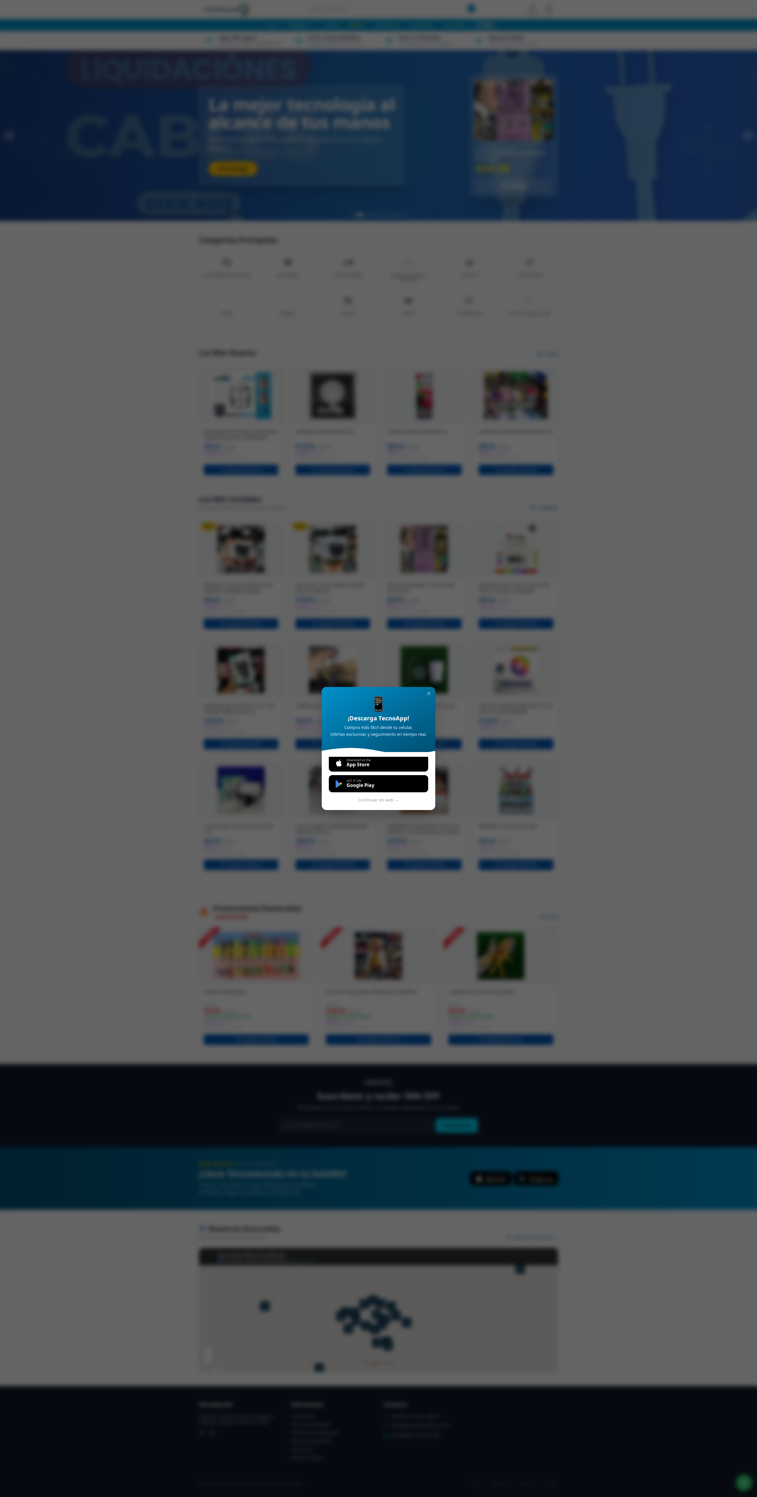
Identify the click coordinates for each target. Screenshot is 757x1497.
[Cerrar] (429, 693)
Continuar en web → (378, 800)
